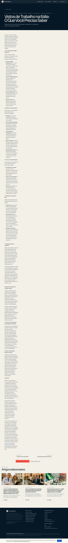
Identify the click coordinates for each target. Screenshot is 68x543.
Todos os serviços (28, 512)
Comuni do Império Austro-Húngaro (51, 528)
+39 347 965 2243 (9, 523)
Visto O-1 (46, 518)
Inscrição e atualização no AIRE (30, 513)
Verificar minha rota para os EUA (23, 461)
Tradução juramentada (29, 519)
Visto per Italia (7, 443)
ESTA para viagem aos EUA (49, 521)
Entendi (59, 540)
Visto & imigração (48, 1)
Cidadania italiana (40, 1)
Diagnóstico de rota (48, 519)
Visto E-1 (46, 515)
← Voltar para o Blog (8, 9)
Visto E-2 (46, 513)
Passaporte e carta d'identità (30, 515)
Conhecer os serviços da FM (35, 461)
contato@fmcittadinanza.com (11, 522)
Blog (45, 525)
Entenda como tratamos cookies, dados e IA (22, 541)
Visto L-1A (46, 516)
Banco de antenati (48, 526)
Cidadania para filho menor (30, 516)
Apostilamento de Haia (29, 521)
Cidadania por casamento (30, 518)
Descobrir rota (62, 1)
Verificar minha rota (48, 512)
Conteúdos (55, 1)
